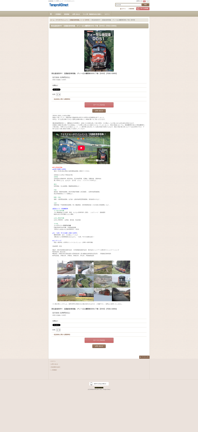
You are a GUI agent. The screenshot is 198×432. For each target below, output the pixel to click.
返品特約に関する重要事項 (62, 99)
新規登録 (132, 8)
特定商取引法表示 (55, 367)
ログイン (123, 8)
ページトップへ (145, 357)
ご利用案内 (54, 370)
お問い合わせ (99, 111)
